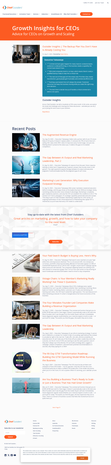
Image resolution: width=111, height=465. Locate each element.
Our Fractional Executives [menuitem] (58, 425)
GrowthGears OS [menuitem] (56, 14)
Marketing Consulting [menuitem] (38, 428)
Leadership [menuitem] (54, 423)
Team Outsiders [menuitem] (36, 433)
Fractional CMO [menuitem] (36, 423)
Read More (46, 112)
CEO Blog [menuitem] (93, 423)
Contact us (86, 14)
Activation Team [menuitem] (24, 14)
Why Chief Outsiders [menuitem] (70, 14)
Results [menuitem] (73, 428)
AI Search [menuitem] (35, 438)
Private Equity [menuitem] (75, 425)
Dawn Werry (64, 54)
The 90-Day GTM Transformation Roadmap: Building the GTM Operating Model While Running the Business (68, 357)
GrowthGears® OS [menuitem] (56, 428)
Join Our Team (99, 3)
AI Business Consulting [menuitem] (38, 435)
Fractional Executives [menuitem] (9, 14)
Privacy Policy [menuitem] (55, 430)
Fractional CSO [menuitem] (36, 425)
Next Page (56, 407)
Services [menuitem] (35, 14)
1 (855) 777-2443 (88, 3)
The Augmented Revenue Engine (59, 134)
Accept (82, 458)
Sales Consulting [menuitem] (36, 430)
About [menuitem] (53, 420)
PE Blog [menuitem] (93, 425)
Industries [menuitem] (45, 14)
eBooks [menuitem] (93, 428)
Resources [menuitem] (93, 420)
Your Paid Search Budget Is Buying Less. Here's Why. (69, 255)
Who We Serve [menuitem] (75, 420)
